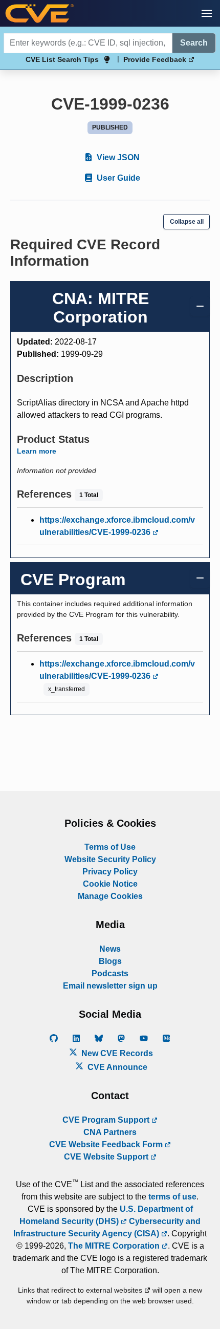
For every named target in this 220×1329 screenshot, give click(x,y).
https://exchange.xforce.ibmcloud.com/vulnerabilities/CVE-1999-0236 (117, 526)
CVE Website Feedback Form (107, 1144)
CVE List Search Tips (62, 59)
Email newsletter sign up (110, 985)
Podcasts (110, 973)
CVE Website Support (107, 1156)
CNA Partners (110, 1132)
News (110, 949)
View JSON (117, 157)
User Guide (117, 178)
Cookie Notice (110, 884)
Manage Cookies (110, 896)
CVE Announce (116, 1067)
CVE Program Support (106, 1120)
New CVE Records (116, 1053)
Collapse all (187, 221)
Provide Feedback (155, 59)
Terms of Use (110, 847)
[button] (206, 13)
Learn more (36, 451)
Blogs (110, 961)
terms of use (172, 1196)
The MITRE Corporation (115, 1245)
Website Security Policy (110, 859)
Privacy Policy (110, 871)
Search (194, 42)
